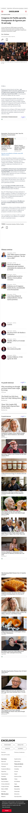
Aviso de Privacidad (5, 754)
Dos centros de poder (14, 349)
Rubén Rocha (9, 8)
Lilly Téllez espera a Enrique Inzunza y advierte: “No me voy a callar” (16, 256)
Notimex (6, 34)
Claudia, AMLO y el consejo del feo (16, 341)
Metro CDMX (4, 789)
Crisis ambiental (5, 784)
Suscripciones (17, 796)
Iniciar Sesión (7, 744)
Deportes (3, 771)
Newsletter (20, 744)
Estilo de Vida (17, 776)
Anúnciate (7, 748)
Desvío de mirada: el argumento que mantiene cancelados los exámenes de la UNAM (16, 267)
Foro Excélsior (5, 781)
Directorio (3, 752)
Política (18, 224)
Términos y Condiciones (19, 752)
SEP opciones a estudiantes (18, 8)
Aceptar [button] (7, 810)
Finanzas (3, 766)
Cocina (16, 771)
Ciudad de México (5, 769)
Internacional (4, 764)
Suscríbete (20, 748)
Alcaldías (16, 769)
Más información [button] (6, 807)
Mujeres (3, 796)
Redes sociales (18, 766)
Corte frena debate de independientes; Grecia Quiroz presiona (14, 297)
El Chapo (3, 791)
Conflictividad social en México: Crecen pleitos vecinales (14, 278)
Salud (15, 774)
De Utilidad (17, 781)
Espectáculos (4, 774)
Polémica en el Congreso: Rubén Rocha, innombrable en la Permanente (16, 287)
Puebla (22, 224)
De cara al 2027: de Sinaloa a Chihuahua (16, 333)
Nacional (3, 761)
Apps (15, 784)
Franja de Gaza (5, 786)
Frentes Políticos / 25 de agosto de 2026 (15, 358)
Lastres (9, 324)
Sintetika (3, 776)
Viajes (15, 779)
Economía (8, 224)
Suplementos (17, 759)
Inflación (26, 8)
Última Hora (17, 761)
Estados (14, 224)
